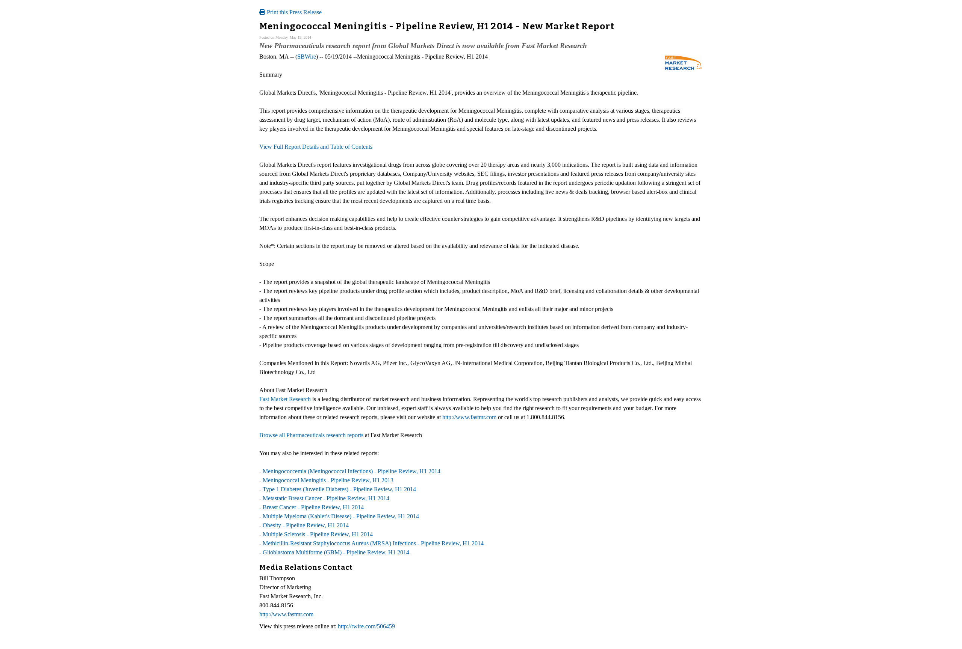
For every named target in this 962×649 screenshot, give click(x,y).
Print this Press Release (293, 12)
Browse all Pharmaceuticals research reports (311, 435)
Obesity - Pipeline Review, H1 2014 (306, 525)
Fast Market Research (285, 399)
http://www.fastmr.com (469, 417)
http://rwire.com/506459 (366, 626)
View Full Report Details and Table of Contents (315, 146)
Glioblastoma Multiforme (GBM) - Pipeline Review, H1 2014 (336, 552)
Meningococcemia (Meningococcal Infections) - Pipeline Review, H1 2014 (351, 471)
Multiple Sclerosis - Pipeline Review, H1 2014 (318, 534)
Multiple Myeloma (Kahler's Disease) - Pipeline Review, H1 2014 (341, 516)
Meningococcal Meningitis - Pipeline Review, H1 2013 (328, 480)
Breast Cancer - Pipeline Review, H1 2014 (313, 507)
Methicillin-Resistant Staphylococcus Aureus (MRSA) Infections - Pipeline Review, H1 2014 (373, 543)
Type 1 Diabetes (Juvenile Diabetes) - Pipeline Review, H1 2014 (339, 489)
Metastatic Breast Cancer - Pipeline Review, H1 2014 (326, 498)
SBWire (306, 56)
